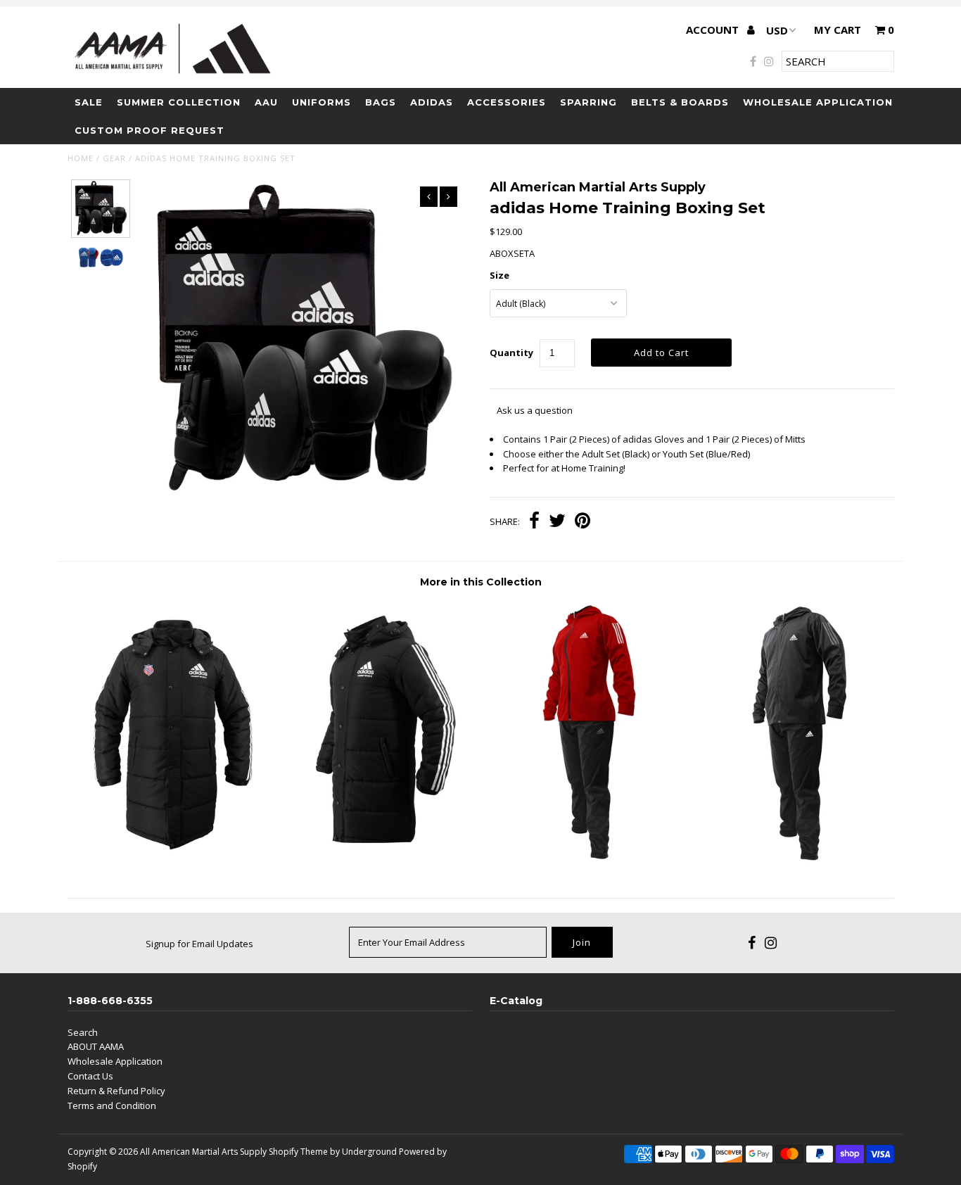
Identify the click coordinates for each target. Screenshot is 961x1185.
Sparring (588, 102)
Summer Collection (179, 102)
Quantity (511, 352)
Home (81, 158)
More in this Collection (481, 582)
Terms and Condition (112, 1105)
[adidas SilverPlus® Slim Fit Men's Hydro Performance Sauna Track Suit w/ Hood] (790, 862)
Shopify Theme (298, 1152)
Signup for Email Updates (199, 943)
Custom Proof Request (149, 130)
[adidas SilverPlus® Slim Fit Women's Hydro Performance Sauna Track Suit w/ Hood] (583, 862)
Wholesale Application (818, 102)
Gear (114, 158)
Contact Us (90, 1076)
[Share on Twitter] (557, 522)
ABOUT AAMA (96, 1046)
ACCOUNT (714, 30)
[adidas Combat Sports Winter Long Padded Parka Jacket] (376, 851)
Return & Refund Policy (116, 1090)
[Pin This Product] (582, 522)
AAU (266, 102)
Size (499, 275)
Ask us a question (535, 410)
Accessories (506, 102)
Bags (380, 102)
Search (83, 1032)
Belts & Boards (680, 102)
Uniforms (321, 102)
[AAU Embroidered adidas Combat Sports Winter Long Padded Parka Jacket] (170, 851)
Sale (89, 102)
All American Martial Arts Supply (203, 1152)
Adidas (431, 102)
